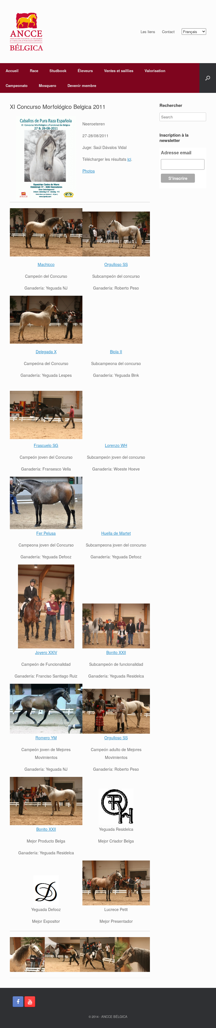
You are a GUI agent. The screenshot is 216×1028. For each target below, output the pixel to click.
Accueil (12, 70)
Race (34, 70)
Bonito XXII (116, 652)
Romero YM (46, 737)
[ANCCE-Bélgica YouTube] (29, 1001)
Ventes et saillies (118, 70)
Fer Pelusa (46, 533)
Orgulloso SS (116, 264)
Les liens (148, 31)
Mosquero (47, 85)
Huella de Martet (116, 533)
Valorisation (155, 70)
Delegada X (46, 351)
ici (129, 159)
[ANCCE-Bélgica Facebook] (18, 1001)
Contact (168, 31)
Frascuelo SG (46, 445)
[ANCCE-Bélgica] (26, 32)
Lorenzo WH (116, 445)
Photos (88, 171)
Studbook (58, 70)
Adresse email (176, 152)
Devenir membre (82, 85)
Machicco (46, 264)
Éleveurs (85, 70)
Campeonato (17, 85)
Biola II (116, 351)
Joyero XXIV (46, 652)
